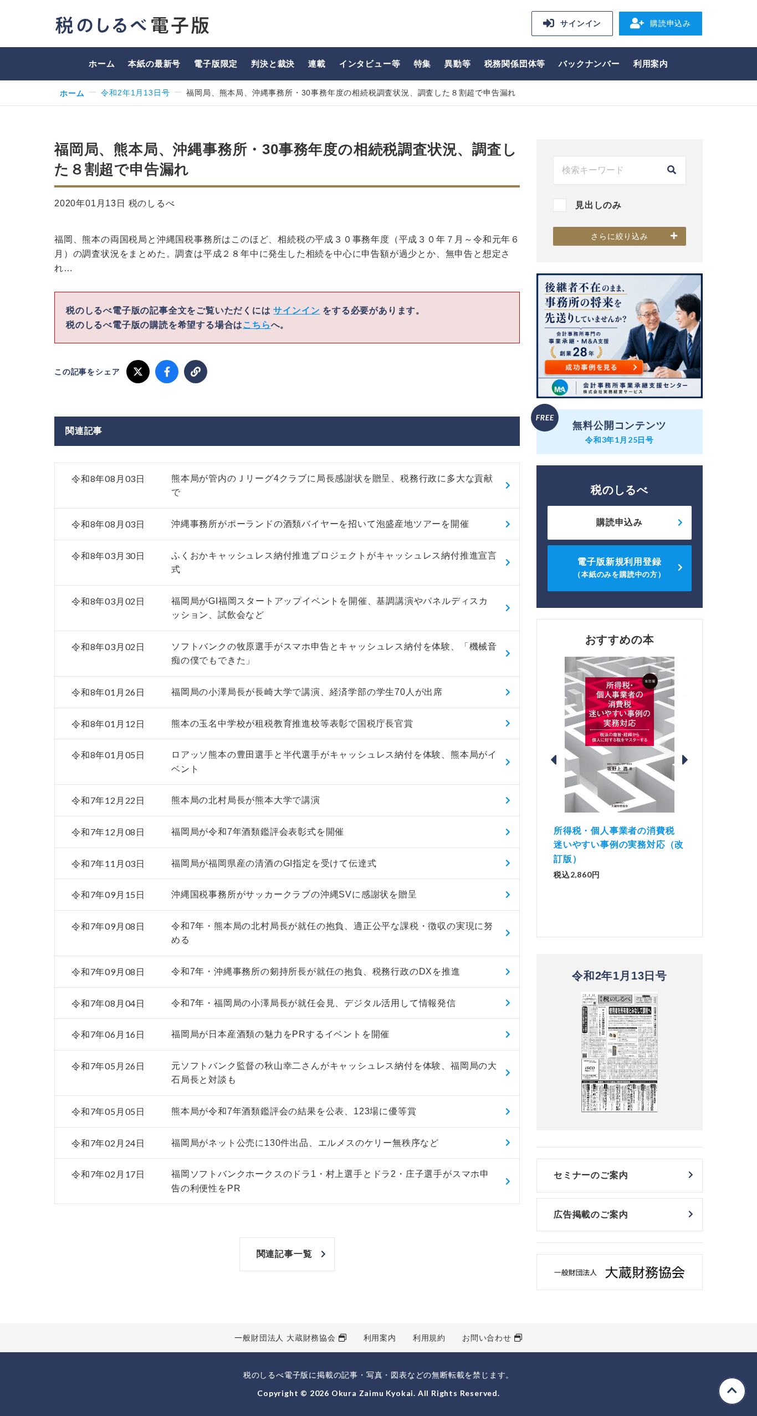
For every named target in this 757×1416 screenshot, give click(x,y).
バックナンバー (589, 63)
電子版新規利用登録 (620, 567)
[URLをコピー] (195, 371)
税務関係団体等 (515, 63)
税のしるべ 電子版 (131, 25)
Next (685, 760)
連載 (317, 63)
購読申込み (670, 23)
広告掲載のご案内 (591, 1214)
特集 (423, 63)
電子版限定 (216, 63)
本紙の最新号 (154, 63)
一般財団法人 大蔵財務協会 (284, 1337)
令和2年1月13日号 (135, 92)
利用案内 (650, 63)
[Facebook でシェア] (166, 371)
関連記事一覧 (285, 1253)
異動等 (457, 63)
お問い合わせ (487, 1337)
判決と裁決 (273, 63)
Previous (554, 760)
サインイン (580, 23)
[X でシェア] (138, 371)
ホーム (102, 63)
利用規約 (429, 1337)
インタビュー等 (370, 63)
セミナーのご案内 (591, 1175)
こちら (256, 324)
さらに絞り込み (619, 236)
